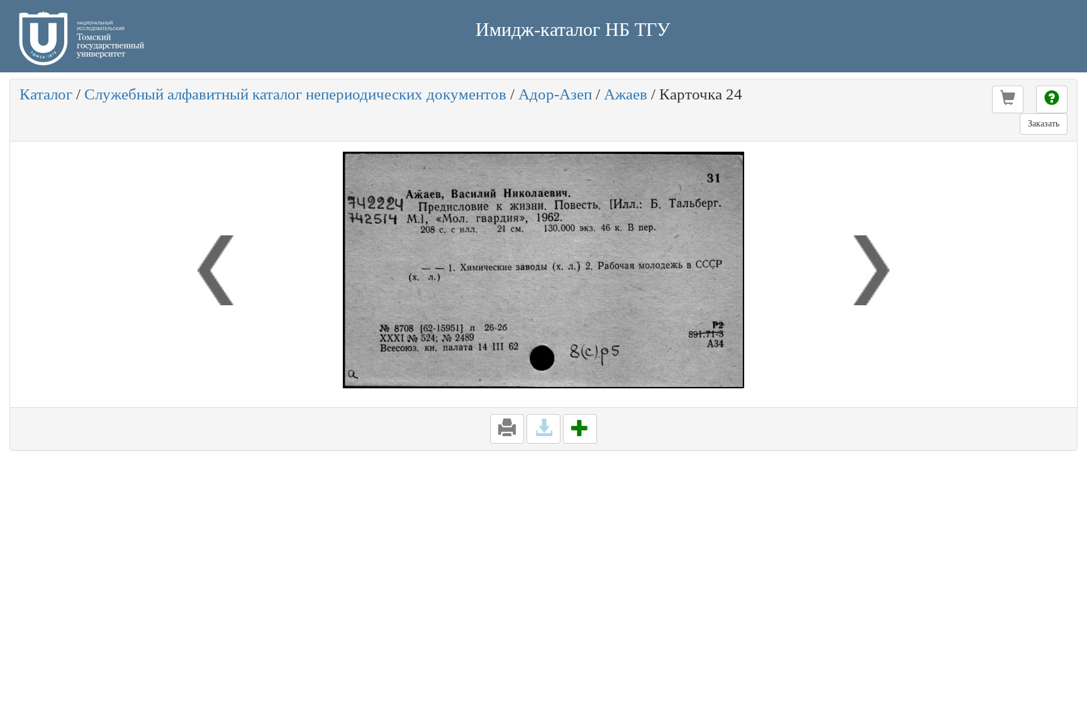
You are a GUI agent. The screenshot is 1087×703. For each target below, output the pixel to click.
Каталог (46, 94)
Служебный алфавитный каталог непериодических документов (295, 94)
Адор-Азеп (555, 94)
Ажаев (625, 94)
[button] (1007, 99)
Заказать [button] (1043, 123)
